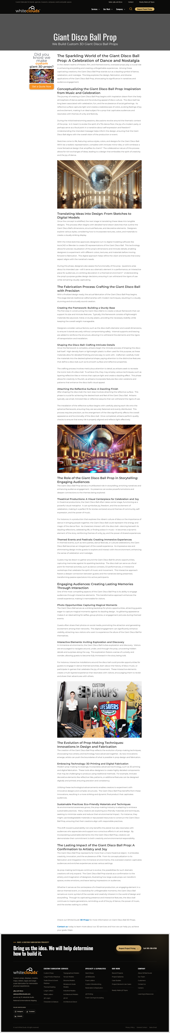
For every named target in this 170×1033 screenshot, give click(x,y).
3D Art (65, 998)
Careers (141, 988)
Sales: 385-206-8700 (115, 2)
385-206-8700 (18, 991)
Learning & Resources (145, 994)
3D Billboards (90, 977)
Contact (130, 2)
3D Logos (47, 998)
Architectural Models (70, 994)
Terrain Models (68, 977)
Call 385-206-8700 (150, 948)
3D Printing (89, 994)
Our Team (141, 977)
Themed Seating (49, 987)
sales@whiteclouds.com (21, 994)
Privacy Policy (130, 1027)
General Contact (142, 1027)
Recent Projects (117, 973)
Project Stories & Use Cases (121, 984)
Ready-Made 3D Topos (146, 2)
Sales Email (153, 1027)
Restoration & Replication (94, 988)
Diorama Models (69, 980)
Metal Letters (48, 994)
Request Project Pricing (129, 948)
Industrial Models (69, 991)
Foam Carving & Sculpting (94, 998)
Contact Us (142, 984)
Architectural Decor (70, 1002)
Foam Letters (90, 980)
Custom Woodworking (93, 984)
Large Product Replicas (52, 977)
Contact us (62, 927)
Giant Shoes (89, 973)
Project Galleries (118, 977)
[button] (98, 9)
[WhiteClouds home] (25, 971)
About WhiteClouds (145, 973)
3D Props (84, 920)
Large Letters (48, 991)
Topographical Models (71, 973)
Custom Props (49, 973)
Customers (142, 980)
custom (42, 63)
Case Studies (116, 980)
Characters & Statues (51, 1002)
